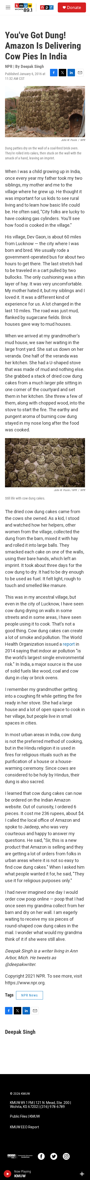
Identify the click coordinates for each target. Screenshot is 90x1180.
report (69, 644)
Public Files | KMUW (25, 1116)
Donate (74, 7)
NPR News (29, 995)
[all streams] (83, 1174)
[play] (7, 1173)
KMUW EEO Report (24, 1127)
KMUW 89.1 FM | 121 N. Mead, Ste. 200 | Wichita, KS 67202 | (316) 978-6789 (40, 1105)
